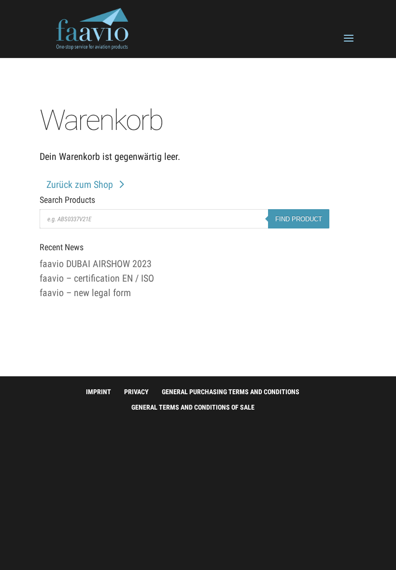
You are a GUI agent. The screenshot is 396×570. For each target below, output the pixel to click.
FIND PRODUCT (298, 219)
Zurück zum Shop (79, 184)
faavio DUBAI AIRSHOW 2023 (96, 264)
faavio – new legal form (85, 293)
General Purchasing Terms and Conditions (230, 392)
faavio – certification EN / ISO (97, 278)
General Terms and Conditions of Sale (193, 407)
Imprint (98, 392)
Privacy (136, 392)
